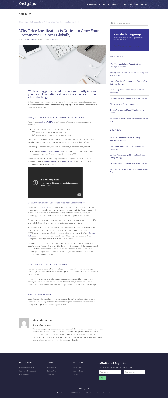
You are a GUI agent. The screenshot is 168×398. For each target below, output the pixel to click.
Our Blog (75, 374)
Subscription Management (27, 371)
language (47, 161)
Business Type (51, 367)
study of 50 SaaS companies (52, 151)
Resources (128, 4)
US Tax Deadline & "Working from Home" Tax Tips (128, 98)
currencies (44, 207)
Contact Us (50, 374)
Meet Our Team (78, 371)
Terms (105, 392)
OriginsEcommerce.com (63, 392)
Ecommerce (54, 39)
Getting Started (141, 4)
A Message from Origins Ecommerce (124, 104)
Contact (111, 392)
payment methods (66, 161)
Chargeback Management (27, 367)
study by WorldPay (46, 122)
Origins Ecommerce (31, 39)
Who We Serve (104, 4)
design (53, 161)
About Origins (77, 367)
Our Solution (116, 4)
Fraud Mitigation (24, 374)
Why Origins (91, 4)
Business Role (51, 371)
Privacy (99, 392)
